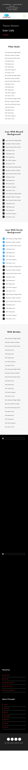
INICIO (6, 704)
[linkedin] (12, 2)
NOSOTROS (6, 708)
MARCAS (5, 712)
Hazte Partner (17, 4)
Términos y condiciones (9, 690)
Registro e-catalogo (12, 8)
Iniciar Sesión (6, 675)
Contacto (12, 6)
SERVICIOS (6, 719)
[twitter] (15, 2)
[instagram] (20, 2)
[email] (7, 2)
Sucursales (5, 679)
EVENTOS (5, 723)
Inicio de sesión (12, 9)
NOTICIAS (5, 727)
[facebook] (8, 739)
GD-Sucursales (7, 4)
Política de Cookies (8, 686)
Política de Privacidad (8, 682)
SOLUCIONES (6, 716)
